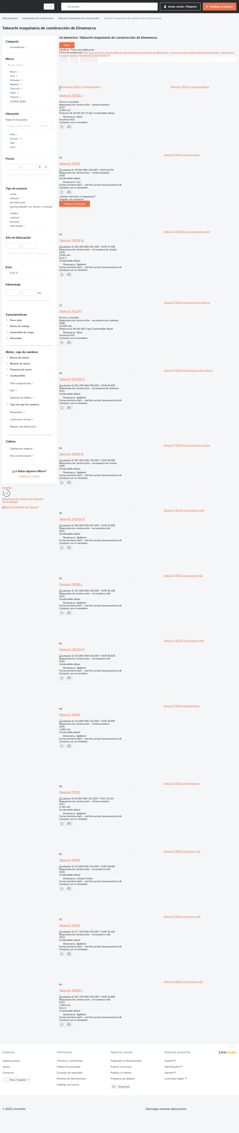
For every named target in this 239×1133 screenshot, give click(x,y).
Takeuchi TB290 (69, 860)
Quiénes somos (11, 1060)
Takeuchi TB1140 (70, 311)
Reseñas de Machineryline (71, 1078)
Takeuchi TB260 (69, 163)
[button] (62, 127)
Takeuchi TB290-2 (71, 584)
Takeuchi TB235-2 (71, 95)
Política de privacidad (68, 1066)
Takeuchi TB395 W (71, 454)
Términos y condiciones (70, 1060)
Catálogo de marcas (68, 1084)
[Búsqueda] (64, 6)
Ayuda (6, 1066)
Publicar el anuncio (74, 203)
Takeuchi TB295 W (71, 240)
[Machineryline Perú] (21, 6)
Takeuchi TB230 (69, 792)
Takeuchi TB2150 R (72, 379)
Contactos (8, 1072)
